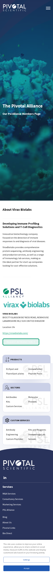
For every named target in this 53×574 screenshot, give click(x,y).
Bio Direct (7, 533)
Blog (5, 517)
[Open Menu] (48, 8)
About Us (7, 522)
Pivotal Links (9, 527)
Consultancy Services (13, 499)
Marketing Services (12, 504)
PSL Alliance (8, 509)
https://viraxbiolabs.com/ (15, 333)
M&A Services (9, 493)
